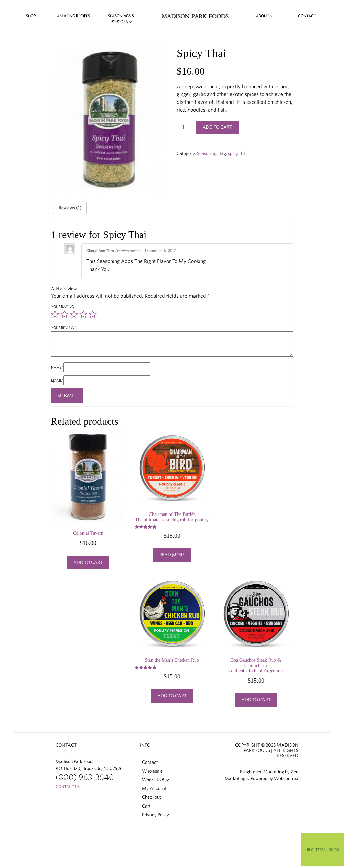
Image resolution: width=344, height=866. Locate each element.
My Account (154, 788)
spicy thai (237, 153)
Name (57, 367)
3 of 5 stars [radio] (74, 314)
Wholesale (152, 771)
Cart (146, 806)
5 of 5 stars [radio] (93, 314)
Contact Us (68, 787)
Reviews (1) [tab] (70, 208)
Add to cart (217, 127)
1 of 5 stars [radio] (55, 314)
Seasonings (207, 153)
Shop (31, 16)
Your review (63, 328)
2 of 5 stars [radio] (64, 314)
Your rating (63, 307)
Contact (307, 16)
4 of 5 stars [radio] (83, 314)
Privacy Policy (155, 815)
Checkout (151, 797)
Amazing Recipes (73, 16)
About (263, 16)
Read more (172, 555)
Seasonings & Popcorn (121, 19)
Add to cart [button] (88, 562)
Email (57, 380)
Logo (195, 16)
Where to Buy (155, 780)
